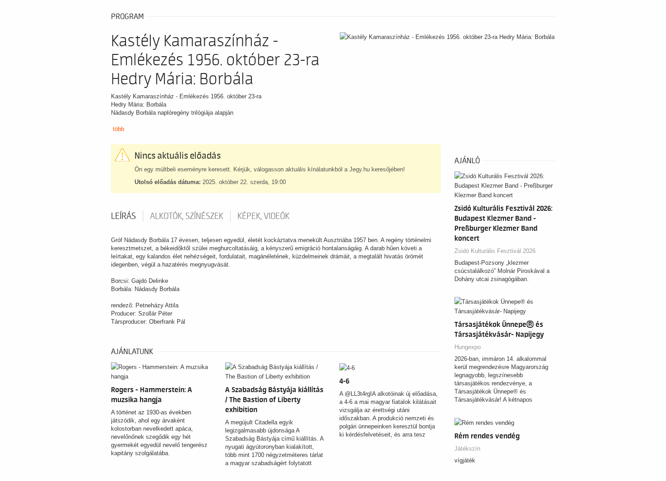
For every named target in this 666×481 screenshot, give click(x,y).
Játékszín (467, 448)
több (118, 129)
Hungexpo (467, 347)
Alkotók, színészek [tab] (186, 216)
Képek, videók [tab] (263, 216)
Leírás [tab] (123, 216)
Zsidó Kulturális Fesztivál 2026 (495, 251)
